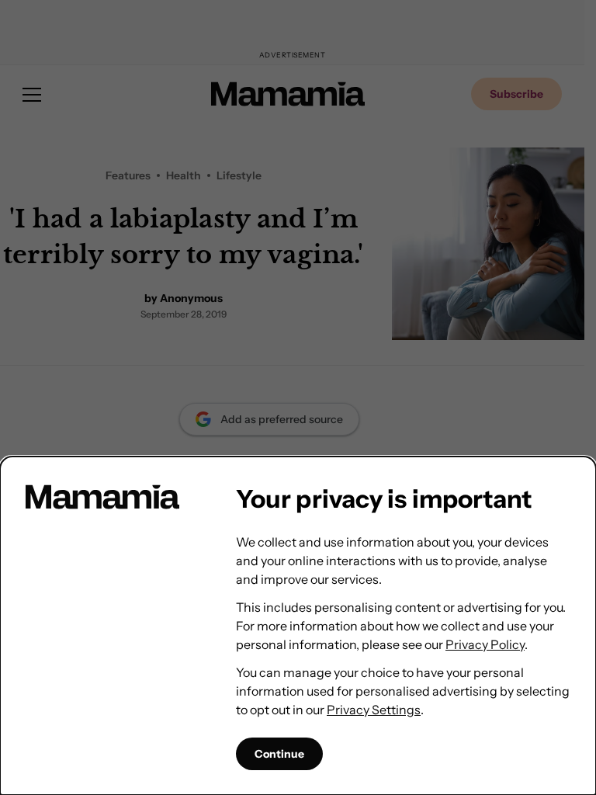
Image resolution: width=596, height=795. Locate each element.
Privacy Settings (374, 709)
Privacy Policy (485, 644)
